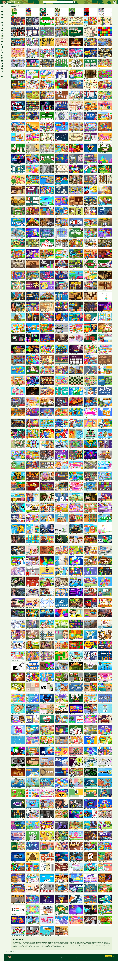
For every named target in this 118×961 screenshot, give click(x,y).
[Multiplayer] (2, 55)
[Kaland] (2, 41)
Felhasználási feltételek (65, 956)
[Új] (2, 14)
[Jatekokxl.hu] (11, 2)
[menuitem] (2, 6)
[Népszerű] (2, 17)
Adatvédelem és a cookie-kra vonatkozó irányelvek (70, 957)
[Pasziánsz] (2, 58)
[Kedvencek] (2, 12)
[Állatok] (2, 25)
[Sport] (2, 63)
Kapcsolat (109, 956)
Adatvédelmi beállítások (87, 956)
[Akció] (2, 22)
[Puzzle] (2, 60)
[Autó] (2, 30)
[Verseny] (2, 71)
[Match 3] (2, 49)
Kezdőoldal (8, 951)
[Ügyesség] (2, 68)
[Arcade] (2, 28)
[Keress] (73, 2)
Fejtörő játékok (15, 951)
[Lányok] (2, 44)
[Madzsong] (2, 47)
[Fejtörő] (2, 36)
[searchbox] (59, 2)
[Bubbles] (2, 33)
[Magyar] (114, 956)
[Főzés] (2, 38)
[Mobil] (2, 52)
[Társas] (2, 66)
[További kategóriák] (2, 76)
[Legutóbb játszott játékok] (114, 2)
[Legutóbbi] (2, 9)
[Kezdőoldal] (2, 6)
